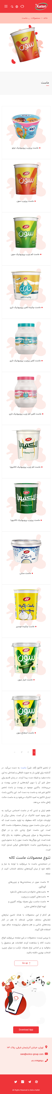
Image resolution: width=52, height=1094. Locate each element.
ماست (23, 767)
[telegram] (29, 1081)
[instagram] (22, 1081)
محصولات (35, 18)
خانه (46, 18)
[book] (22, 6)
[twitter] (15, 1081)
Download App (26, 1030)
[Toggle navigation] (6, 6)
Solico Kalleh (35, 1090)
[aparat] (36, 1081)
